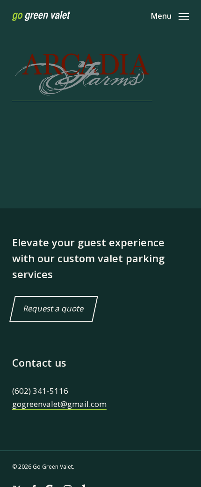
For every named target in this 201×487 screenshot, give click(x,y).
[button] (170, 15)
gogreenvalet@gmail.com (59, 403)
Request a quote (53, 308)
